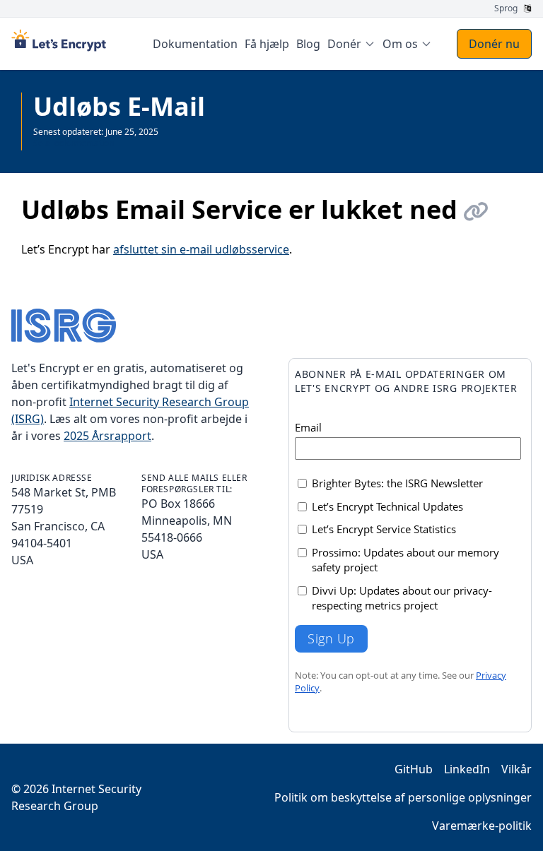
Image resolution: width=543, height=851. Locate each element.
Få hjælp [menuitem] (267, 44)
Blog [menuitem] (308, 44)
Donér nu (494, 44)
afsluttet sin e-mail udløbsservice (201, 249)
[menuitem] (351, 43)
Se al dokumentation (73, 143)
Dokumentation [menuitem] (195, 44)
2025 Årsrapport (107, 436)
